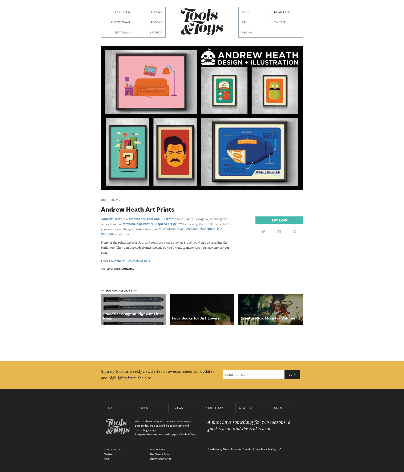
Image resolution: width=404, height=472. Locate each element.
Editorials (122, 32)
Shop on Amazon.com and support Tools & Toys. (166, 434)
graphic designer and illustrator (152, 219)
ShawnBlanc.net (160, 458)
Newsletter (282, 12)
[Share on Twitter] (263, 231)
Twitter (280, 22)
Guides (143, 408)
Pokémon (192, 229)
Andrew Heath (111, 219)
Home (115, 199)
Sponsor (156, 32)
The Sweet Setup (160, 454)
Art (104, 199)
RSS (244, 22)
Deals (109, 408)
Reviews (156, 22)
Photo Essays (120, 22)
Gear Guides (121, 12)
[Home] (202, 22)
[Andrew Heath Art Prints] (202, 118)
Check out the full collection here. (126, 261)
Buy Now (279, 220)
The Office (207, 229)
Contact (278, 408)
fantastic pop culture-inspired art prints (152, 224)
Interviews (154, 12)
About (246, 12)
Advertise (245, 408)
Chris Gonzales (124, 268)
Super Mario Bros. (171, 229)
